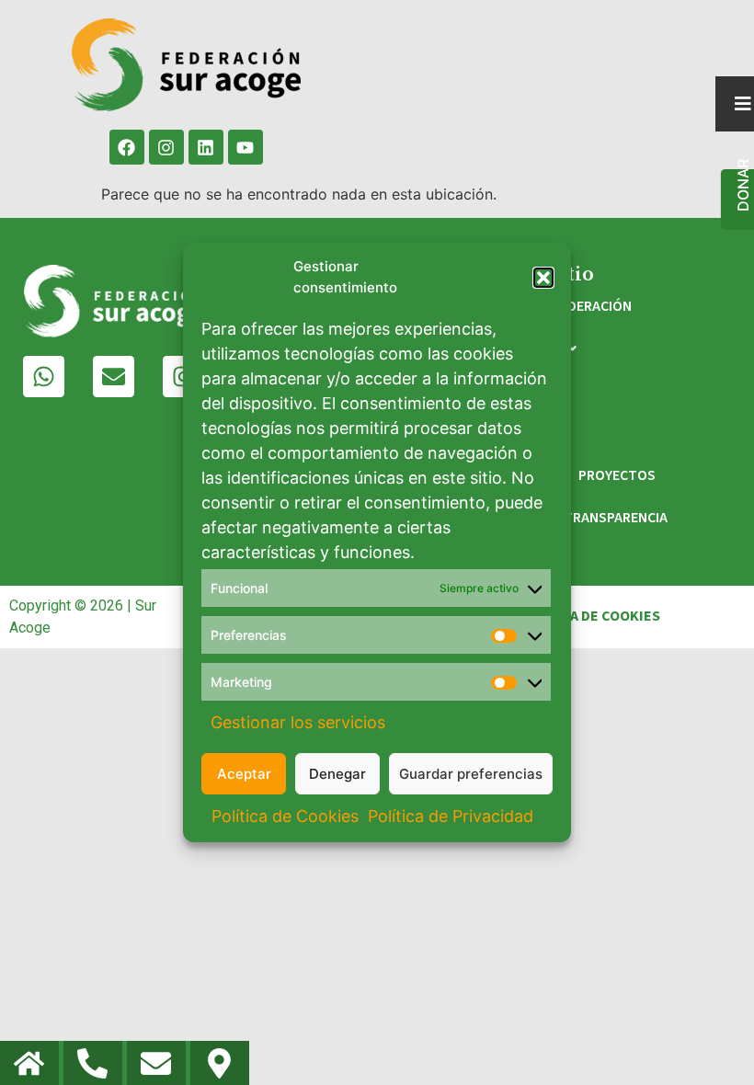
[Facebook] (126, 147)
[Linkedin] (205, 147)
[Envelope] (113, 376)
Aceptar (244, 773)
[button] (543, 277)
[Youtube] (245, 147)
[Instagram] (166, 147)
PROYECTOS (617, 475)
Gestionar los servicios (298, 722)
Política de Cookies (285, 816)
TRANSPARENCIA (616, 518)
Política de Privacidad (450, 816)
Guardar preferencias (471, 773)
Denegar (337, 773)
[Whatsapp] (43, 376)
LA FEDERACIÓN (583, 306)
